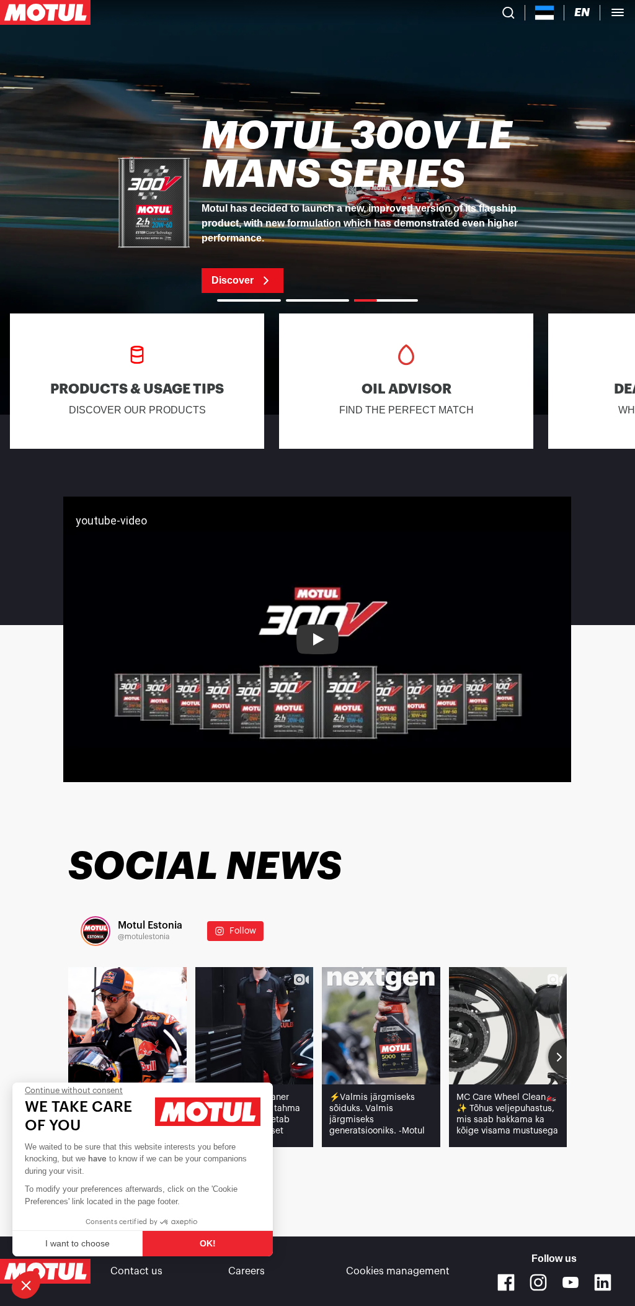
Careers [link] (246, 1271)
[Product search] (508, 12)
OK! (208, 1243)
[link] (317, 205)
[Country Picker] (544, 13)
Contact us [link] (136, 1271)
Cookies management (398, 1271)
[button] (26, 1285)
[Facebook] (506, 1282)
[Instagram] (538, 1282)
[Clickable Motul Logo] (45, 12)
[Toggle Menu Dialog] (617, 12)
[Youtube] (570, 1282)
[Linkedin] (602, 1282)
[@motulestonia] (95, 931)
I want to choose (77, 1243)
